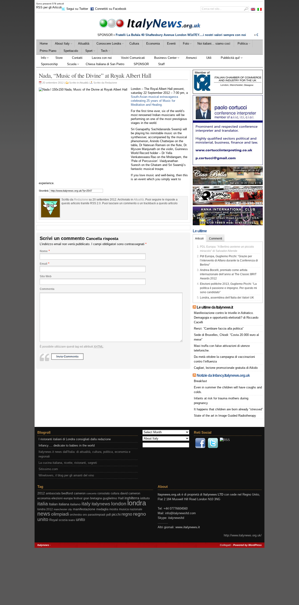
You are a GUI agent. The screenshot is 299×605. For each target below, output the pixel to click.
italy (86, 503)
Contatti (77, 58)
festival (78, 498)
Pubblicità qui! (228, 58)
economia (43, 498)
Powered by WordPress (247, 545)
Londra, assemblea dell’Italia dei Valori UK (227, 297)
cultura (115, 493)
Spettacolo (71, 51)
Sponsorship (49, 64)
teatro (71, 520)
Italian (53, 504)
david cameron (130, 493)
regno (126, 514)
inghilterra (132, 498)
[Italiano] (259, 9)
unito (80, 519)
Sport (87, 51)
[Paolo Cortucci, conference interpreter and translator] (228, 164)
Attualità (83, 43)
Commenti (215, 238)
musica (124, 509)
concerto (91, 493)
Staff (161, 64)
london (118, 503)
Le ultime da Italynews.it (215, 307)
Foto (184, 44)
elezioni (57, 498)
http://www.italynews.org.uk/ (243, 535)
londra (136, 503)
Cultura (134, 43)
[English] (253, 9)
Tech (102, 51)
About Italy (60, 44)
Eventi (171, 43)
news (43, 514)
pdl (108, 514)
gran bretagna (92, 498)
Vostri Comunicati (133, 58)
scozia (63, 520)
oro (85, 514)
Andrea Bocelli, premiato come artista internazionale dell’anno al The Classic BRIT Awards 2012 (228, 274)
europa (68, 498)
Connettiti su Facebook (110, 9)
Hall (121, 498)
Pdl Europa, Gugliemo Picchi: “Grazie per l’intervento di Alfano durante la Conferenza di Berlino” (229, 260)
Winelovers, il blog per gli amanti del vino (66, 475)
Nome (44, 251)
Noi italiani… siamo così (213, 43)
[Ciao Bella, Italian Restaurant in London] (228, 184)
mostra (113, 509)
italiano (75, 504)
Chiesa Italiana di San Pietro (105, 64)
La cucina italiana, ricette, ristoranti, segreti (68, 462)
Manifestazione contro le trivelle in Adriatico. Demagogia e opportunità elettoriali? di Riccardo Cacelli (226, 317)
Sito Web (45, 276)
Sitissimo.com (48, 469)
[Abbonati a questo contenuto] (194, 307)
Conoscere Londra (107, 44)
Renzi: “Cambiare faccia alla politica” (218, 328)
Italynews (43, 545)
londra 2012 (45, 509)
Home (44, 43)
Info (41, 58)
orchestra (76, 514)
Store (59, 58)
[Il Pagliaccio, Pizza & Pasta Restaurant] (228, 204)
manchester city (63, 509)
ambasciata (53, 493)
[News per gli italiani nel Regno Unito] (149, 23)
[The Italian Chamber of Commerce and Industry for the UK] (228, 92)
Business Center (163, 58)
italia (42, 503)
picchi (116, 514)
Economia (153, 43)
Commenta (47, 289)
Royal (53, 520)
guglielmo (110, 498)
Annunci (191, 58)
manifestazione (84, 509)
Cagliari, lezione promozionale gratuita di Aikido (226, 367)
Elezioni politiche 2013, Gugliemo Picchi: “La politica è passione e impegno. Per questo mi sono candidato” (228, 288)
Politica (241, 44)
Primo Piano (48, 51)
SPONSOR (141, 64)
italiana (64, 504)
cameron (79, 493)
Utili (208, 58)
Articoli (199, 238)
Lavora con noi (102, 58)
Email (43, 263)
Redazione (111, 82)
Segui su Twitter (77, 9)
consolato (103, 493)
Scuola (69, 64)
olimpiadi (60, 514)
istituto (145, 498)
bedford (67, 493)
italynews (101, 503)
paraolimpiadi (96, 514)
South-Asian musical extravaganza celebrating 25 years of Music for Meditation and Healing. (154, 100)
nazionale (136, 509)
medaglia (102, 509)
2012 (41, 493)
